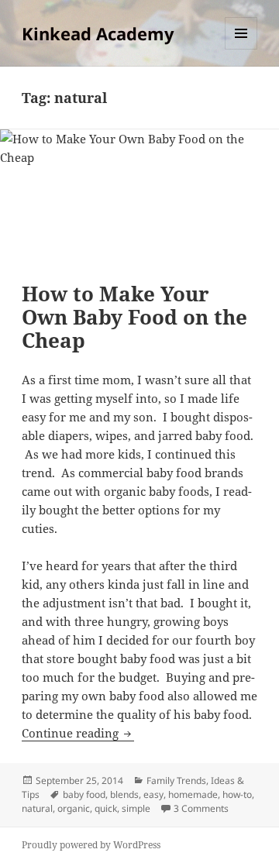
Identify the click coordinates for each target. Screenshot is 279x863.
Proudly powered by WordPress (91, 844)
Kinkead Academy (98, 33)
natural (37, 808)
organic (73, 808)
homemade (193, 794)
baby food (84, 794)
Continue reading (78, 733)
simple (136, 808)
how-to (237, 794)
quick (106, 808)
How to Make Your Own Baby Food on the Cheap (134, 317)
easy (153, 794)
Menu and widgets (241, 49)
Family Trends (176, 780)
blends (124, 794)
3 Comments (201, 808)
